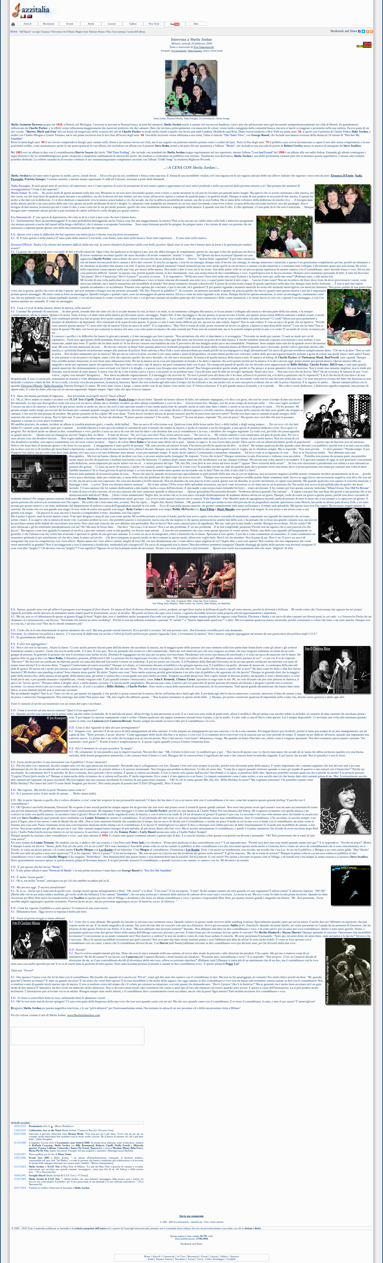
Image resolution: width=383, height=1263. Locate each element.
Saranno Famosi (164, 1259)
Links (208, 1259)
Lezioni (112, 23)
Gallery (133, 23)
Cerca (200, 1259)
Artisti (91, 23)
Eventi (69, 23)
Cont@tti (231, 1259)
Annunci (234, 1256)
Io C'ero (181, 1256)
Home (147, 1256)
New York (154, 23)
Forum (191, 1259)
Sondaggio (218, 1259)
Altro (196, 23)
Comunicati (168, 1256)
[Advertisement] (292, 10)
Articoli (27, 23)
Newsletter (180, 1259)
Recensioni (48, 23)
